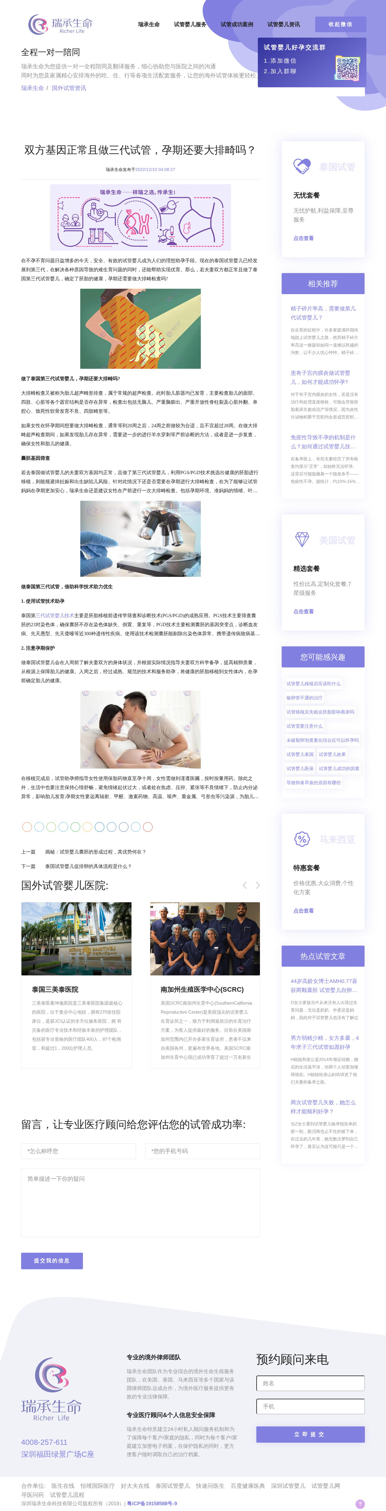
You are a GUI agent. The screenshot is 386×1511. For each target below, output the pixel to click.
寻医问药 (32, 1495)
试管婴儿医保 (300, 768)
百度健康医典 (248, 1486)
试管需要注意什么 (304, 726)
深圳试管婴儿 (288, 1486)
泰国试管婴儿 (173, 1486)
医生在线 (63, 1486)
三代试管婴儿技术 (55, 615)
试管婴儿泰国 (300, 754)
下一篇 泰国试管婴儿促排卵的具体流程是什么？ (76, 866)
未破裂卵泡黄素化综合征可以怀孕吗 (322, 740)
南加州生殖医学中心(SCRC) (202, 989)
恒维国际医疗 (98, 1486)
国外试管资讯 (69, 88)
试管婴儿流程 (67, 1495)
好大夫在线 (135, 1486)
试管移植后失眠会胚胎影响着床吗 (320, 711)
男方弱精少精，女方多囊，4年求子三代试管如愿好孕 (325, 1042)
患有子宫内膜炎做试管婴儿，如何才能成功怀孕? (320, 377)
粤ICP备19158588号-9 (152, 1503)
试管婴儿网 (326, 1486)
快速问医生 (210, 1486)
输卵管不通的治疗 (304, 697)
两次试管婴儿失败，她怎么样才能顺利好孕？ (323, 1107)
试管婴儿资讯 (283, 24)
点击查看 (303, 238)
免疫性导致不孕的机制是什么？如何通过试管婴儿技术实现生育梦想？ (323, 442)
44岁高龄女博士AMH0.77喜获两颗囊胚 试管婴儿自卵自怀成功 (324, 986)
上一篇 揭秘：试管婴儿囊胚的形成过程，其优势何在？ (84, 851)
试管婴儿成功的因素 (339, 768)
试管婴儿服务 (190, 24)
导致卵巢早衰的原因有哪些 (313, 782)
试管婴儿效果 (332, 754)
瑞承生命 (149, 24)
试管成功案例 (237, 24)
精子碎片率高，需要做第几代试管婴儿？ (323, 313)
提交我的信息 (52, 1261)
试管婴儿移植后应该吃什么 (313, 683)
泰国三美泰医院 (55, 989)
